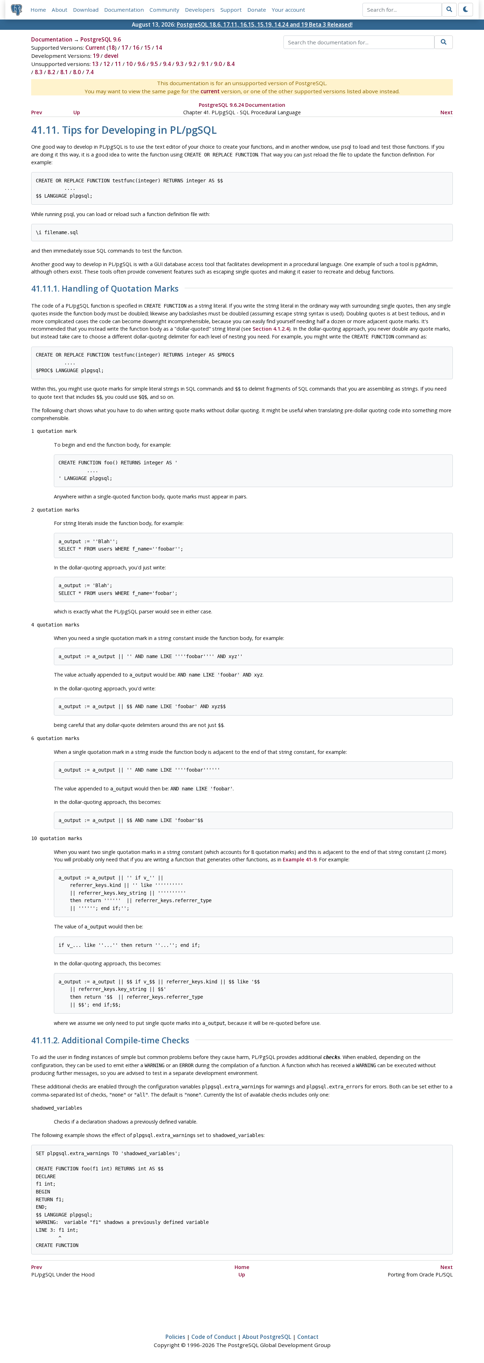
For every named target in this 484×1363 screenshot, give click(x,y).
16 (136, 47)
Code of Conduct (213, 1336)
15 (147, 47)
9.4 (167, 63)
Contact (308, 1336)
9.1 (205, 63)
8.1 (64, 72)
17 (125, 47)
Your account (288, 9)
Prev (36, 112)
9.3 (180, 63)
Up (76, 112)
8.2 (51, 72)
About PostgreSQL (266, 1336)
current (210, 91)
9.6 (141, 63)
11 (118, 63)
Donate (256, 9)
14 (159, 47)
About (59, 9)
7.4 (90, 72)
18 (111, 47)
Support (231, 9)
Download (86, 9)
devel (111, 55)
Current (95, 47)
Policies (175, 1336)
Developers (200, 9)
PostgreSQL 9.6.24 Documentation (242, 104)
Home (38, 9)
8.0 (77, 72)
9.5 (154, 63)
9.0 (218, 63)
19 (96, 55)
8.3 (39, 72)
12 (106, 63)
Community (164, 9)
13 (95, 63)
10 (129, 63)
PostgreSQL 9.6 (100, 39)
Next (446, 112)
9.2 (192, 63)
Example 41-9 (299, 859)
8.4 (231, 63)
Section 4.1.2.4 (271, 328)
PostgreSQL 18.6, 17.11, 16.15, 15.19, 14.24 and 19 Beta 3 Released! (265, 24)
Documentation (124, 9)
